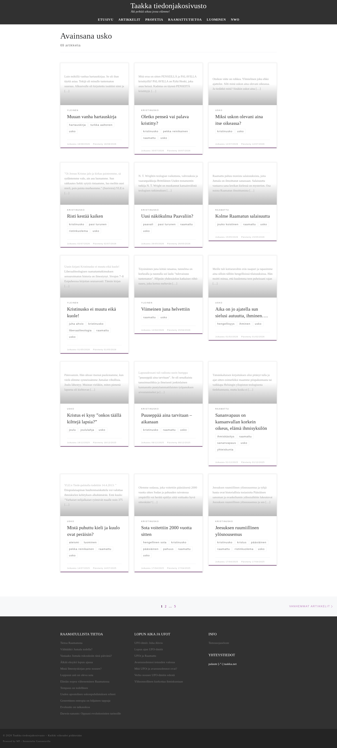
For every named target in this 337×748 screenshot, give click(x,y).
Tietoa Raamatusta (71, 642)
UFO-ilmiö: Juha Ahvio (148, 642)
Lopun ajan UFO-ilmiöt (148, 649)
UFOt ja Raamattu (145, 655)
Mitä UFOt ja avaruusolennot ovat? (155, 668)
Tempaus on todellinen (74, 688)
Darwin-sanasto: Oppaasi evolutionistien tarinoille (90, 713)
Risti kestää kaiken (85, 216)
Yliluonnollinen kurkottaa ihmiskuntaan (158, 681)
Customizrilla (43, 741)
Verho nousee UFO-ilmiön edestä (154, 675)
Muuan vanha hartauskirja (91, 116)
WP (18, 741)
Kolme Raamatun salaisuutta (242, 216)
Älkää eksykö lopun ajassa (76, 662)
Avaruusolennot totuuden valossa (154, 662)
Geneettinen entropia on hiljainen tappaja (85, 700)
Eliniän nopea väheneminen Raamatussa (84, 681)
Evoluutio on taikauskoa (75, 707)
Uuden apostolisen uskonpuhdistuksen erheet (87, 694)
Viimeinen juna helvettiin (165, 309)
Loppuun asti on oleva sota (76, 675)
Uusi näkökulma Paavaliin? (167, 216)
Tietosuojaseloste (218, 642)
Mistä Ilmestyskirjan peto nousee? (81, 668)
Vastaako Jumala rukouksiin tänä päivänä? (86, 655)
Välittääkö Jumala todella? (76, 649)
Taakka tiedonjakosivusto (29, 735)
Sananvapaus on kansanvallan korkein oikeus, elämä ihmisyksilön (241, 422)
